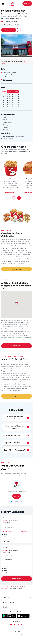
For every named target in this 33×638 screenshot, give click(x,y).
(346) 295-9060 (8, 528)
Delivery (10, 91)
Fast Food (16, 496)
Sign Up (16, 396)
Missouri (5, 517)
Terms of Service (25, 634)
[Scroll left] (14, 198)
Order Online (8, 30)
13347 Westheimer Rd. (11, 21)
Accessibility (6, 634)
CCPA (12, 634)
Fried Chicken (10, 193)
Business (4, 91)
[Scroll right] (19, 198)
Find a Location (16, 578)
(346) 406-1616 (7, 80)
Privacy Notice (18, 634)
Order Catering (24, 30)
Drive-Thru (15, 91)
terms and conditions (15, 390)
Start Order (27, 3)
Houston (5, 547)
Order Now (16, 346)
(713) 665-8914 (8, 559)
